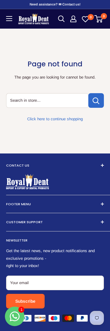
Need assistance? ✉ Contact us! (55, 4)
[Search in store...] (96, 100)
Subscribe (25, 301)
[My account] (73, 19)
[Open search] (61, 19)
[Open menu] (9, 18)
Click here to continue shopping (55, 119)
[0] (99, 19)
